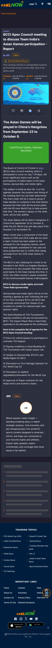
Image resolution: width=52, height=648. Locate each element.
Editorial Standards (26, 602)
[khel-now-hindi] (49, 4)
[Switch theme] (42, 4)
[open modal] (46, 592)
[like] (13, 111)
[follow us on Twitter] (26, 618)
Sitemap (40, 593)
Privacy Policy (24, 597)
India (41, 168)
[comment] (22, 111)
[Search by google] (36, 4)
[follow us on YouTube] (31, 618)
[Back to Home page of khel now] (12, 4)
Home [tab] (32, 4)
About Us (8, 593)
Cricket (6, 31)
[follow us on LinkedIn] (36, 618)
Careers (21, 588)
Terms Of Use (10, 602)
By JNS (6, 55)
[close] (48, 627)
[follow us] (30, 111)
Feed (39, 588)
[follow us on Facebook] (15, 618)
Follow (15, 55)
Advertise (22, 593)
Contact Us (9, 597)
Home (6, 588)
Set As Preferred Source (18, 61)
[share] (39, 111)
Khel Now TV (42, 597)
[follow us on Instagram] (21, 618)
